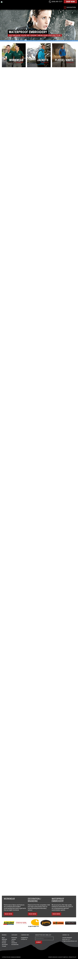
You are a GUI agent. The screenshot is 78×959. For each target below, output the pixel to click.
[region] (39, 28)
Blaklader (4, 939)
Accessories (14, 944)
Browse (19, 62)
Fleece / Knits (64, 60)
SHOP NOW (70, 1)
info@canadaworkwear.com (69, 941)
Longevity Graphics (63, 957)
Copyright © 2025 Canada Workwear (11, 957)
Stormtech (5, 944)
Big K (3, 937)
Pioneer (4, 942)
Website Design (52, 957)
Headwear (14, 942)
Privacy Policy (72, 957)
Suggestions (24, 937)
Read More (8, 914)
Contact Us (24, 939)
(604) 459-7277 (57, 1)
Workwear (16, 60)
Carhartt (4, 941)
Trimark (4, 946)
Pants (12, 941)
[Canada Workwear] (17, 4)
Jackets (42, 60)
